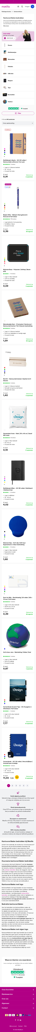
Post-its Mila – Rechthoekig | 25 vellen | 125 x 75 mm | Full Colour (17, 598)
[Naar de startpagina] (6, 6)
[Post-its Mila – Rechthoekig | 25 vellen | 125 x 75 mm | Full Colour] (18, 580)
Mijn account (13, 1026)
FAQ (25, 1026)
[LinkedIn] (20, 1020)
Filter (19, 113)
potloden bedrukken (10, 870)
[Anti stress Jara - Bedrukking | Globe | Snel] (18, 635)
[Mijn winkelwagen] (32, 6)
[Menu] (18, 6)
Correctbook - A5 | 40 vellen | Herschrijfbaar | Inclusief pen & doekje (18, 762)
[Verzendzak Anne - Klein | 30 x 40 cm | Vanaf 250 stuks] (18, 416)
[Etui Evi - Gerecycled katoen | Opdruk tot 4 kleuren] (18, 362)
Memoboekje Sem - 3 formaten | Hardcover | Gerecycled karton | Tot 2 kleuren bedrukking (17, 325)
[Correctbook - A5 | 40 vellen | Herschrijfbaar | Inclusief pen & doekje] (18, 744)
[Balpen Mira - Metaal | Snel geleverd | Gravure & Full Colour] (18, 198)
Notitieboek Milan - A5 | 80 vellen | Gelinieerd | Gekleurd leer (18, 489)
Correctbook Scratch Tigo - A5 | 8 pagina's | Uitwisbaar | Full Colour (17, 707)
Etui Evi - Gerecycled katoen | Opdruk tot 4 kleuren (17, 379)
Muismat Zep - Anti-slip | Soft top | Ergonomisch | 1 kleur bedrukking (14, 543)
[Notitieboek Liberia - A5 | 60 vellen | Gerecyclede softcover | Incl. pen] (18, 143)
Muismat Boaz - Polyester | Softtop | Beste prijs (16, 270)
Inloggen (27, 6)
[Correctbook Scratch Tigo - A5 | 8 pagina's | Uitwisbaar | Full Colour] (18, 690)
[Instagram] (18, 1020)
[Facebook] (16, 1020)
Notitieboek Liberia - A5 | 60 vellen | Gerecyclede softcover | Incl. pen (14, 161)
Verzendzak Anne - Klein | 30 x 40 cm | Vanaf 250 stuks (17, 434)
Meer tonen (6, 25)
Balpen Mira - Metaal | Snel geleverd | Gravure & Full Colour (15, 215)
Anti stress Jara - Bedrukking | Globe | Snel (17, 652)
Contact (20, 1026)
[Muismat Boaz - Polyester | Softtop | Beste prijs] (18, 252)
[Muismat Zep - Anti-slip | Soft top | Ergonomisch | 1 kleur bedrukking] (18, 526)
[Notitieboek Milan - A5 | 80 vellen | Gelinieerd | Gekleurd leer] (18, 471)
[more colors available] (4, 156)
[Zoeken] (22, 6)
